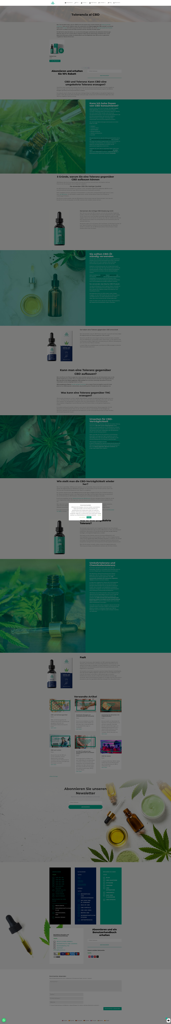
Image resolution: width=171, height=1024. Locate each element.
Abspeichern (69, 2)
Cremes (84, 2)
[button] (4, 1020)
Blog (110, 2)
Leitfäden (102, 2)
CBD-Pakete (94, 2)
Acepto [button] (89, 517)
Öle (77, 2)
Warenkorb (117, 2)
